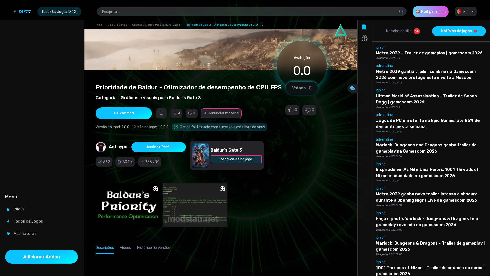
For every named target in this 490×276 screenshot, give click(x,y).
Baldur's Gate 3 (117, 24)
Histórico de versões (154, 248)
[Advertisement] (41, 106)
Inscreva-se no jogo (236, 159)
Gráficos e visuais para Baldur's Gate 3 (156, 24)
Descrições (105, 248)
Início (99, 24)
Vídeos (125, 248)
